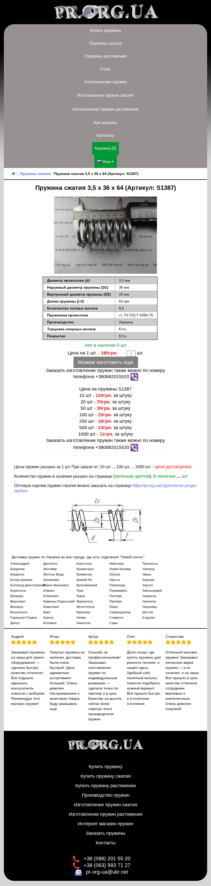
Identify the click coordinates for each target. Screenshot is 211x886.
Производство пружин (105, 795)
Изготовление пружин (106, 82)
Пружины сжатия (105, 43)
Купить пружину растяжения (105, 785)
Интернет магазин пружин (105, 823)
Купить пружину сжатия (106, 776)
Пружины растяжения (106, 56)
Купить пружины (105, 30)
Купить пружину (105, 766)
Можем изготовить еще (105, 362)
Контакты (106, 135)
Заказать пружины (105, 833)
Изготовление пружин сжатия (105, 95)
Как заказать (105, 122)
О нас (105, 69)
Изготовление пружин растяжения (105, 109)
